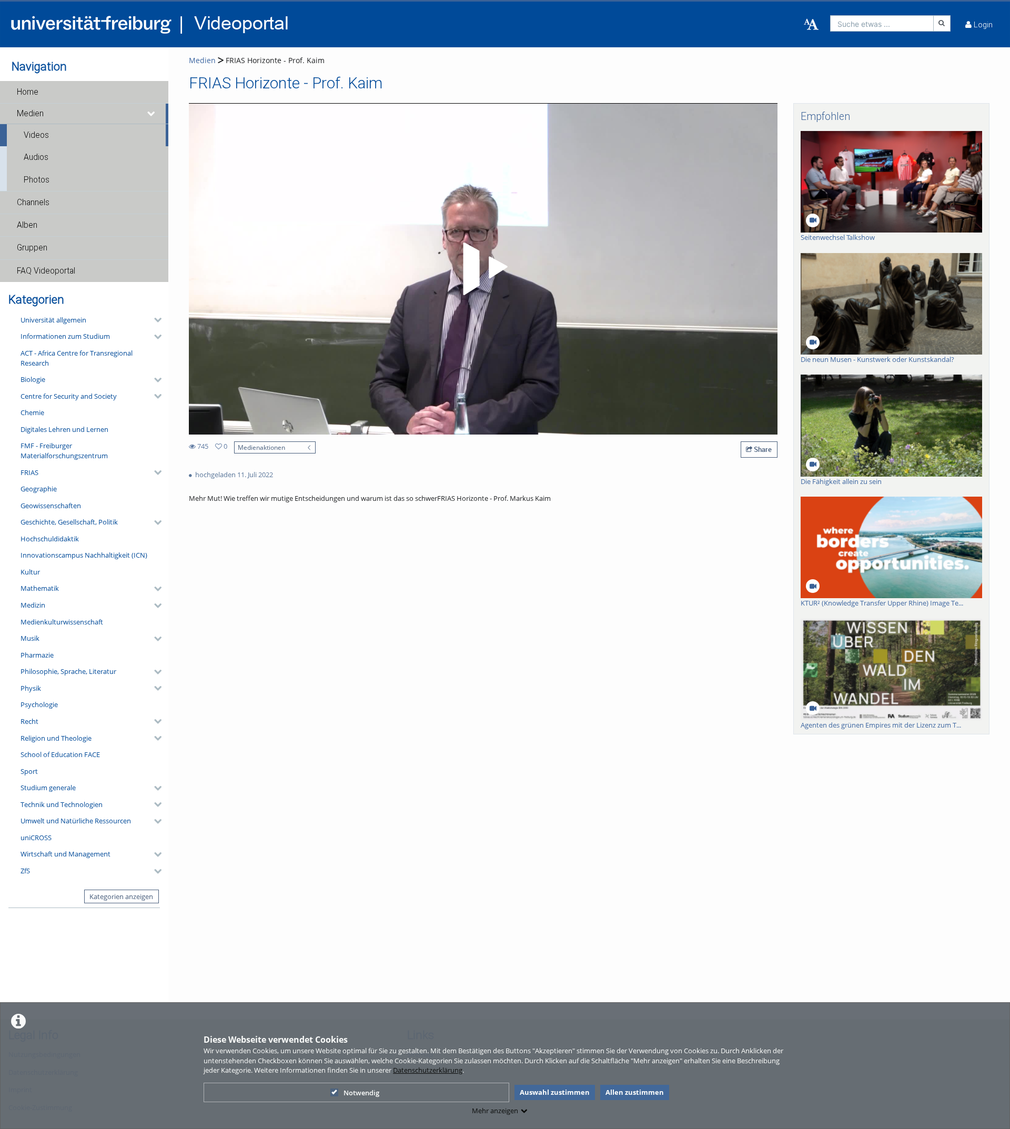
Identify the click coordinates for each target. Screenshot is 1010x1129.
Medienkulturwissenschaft (62, 622)
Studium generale (48, 787)
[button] (84, 92)
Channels (33, 202)
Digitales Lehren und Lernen (64, 429)
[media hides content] (151, 114)
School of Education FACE (60, 754)
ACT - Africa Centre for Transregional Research (77, 358)
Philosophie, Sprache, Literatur (68, 671)
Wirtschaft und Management (65, 854)
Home (27, 92)
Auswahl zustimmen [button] (555, 1092)
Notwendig (361, 1092)
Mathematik (40, 588)
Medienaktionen (261, 447)
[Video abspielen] (483, 269)
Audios (36, 157)
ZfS (25, 870)
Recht (29, 721)
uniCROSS (36, 837)
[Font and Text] (811, 24)
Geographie (39, 488)
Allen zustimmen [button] (634, 1092)
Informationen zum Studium (65, 336)
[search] (882, 23)
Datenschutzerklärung (427, 1070)
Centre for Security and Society (69, 396)
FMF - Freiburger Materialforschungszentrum (64, 450)
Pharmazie (37, 655)
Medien (30, 113)
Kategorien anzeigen (121, 896)
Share (762, 449)
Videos (36, 135)
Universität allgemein (53, 320)
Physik (31, 688)
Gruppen (32, 248)
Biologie (33, 379)
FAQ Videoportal (46, 271)
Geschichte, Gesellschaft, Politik (69, 522)
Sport (29, 771)
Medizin (33, 605)
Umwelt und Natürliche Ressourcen (76, 820)
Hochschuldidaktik (50, 538)
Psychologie (39, 704)
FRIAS (29, 472)
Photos (36, 180)
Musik (30, 638)
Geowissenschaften (51, 505)
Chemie (32, 412)
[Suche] (942, 23)
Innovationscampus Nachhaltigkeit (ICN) (84, 555)
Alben (27, 225)
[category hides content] (154, 319)
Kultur (30, 572)
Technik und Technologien (62, 804)
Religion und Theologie (56, 738)
